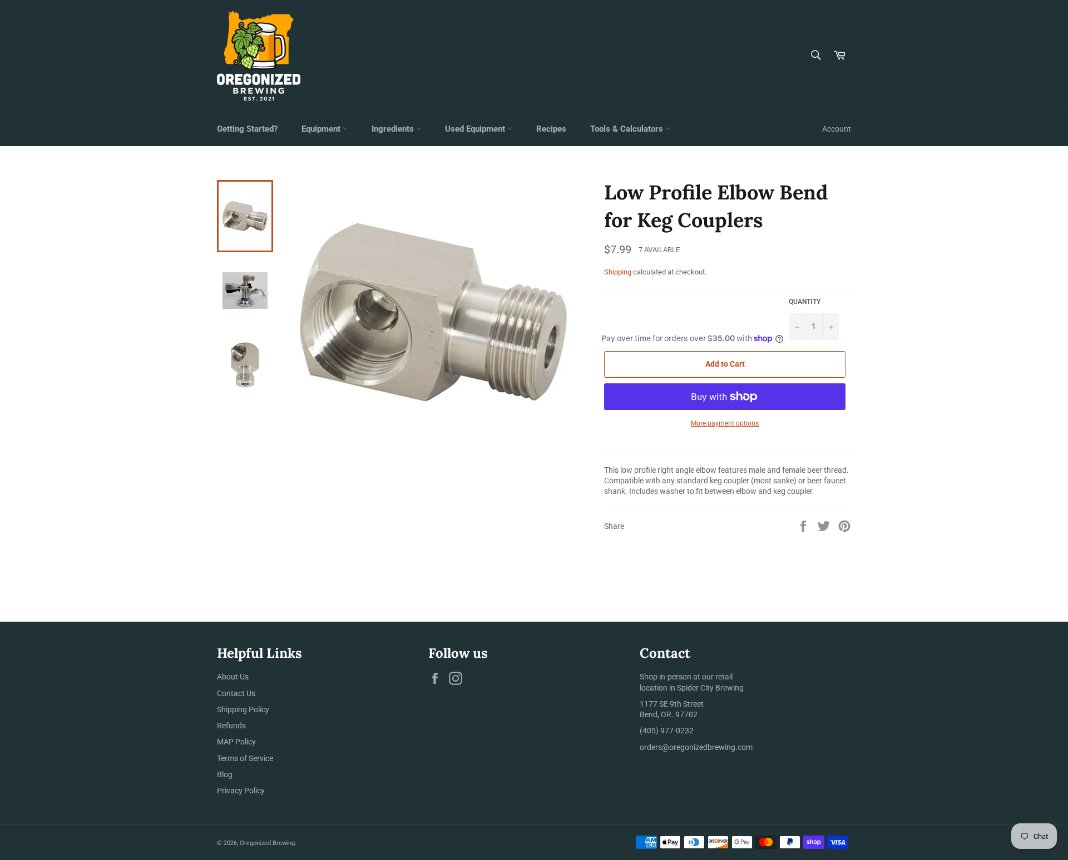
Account (836, 128)
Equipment (322, 129)
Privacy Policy (241, 790)
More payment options (725, 423)
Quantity (804, 302)
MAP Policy (236, 741)
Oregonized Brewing (267, 843)
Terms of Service (245, 758)
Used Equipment (476, 129)
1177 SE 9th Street (672, 703)
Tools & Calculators (627, 129)
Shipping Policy (243, 709)
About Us (233, 676)
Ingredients (394, 129)
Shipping (617, 272)
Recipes (551, 129)
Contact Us (236, 693)
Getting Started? (247, 129)
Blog (225, 774)
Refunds (231, 725)
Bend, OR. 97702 (669, 714)
